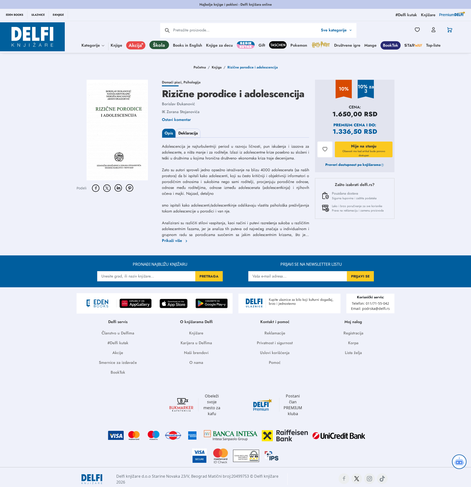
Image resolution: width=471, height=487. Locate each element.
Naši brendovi (196, 352)
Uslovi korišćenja (274, 352)
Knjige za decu (219, 45)
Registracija (353, 333)
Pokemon (298, 45)
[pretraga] (167, 30)
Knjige (116, 45)
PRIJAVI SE (360, 276)
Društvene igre (347, 45)
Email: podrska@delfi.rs (370, 308)
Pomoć (275, 362)
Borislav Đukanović (178, 104)
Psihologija (191, 82)
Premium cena (349, 125)
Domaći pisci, (172, 82)
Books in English (187, 45)
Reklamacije (274, 333)
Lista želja (353, 352)
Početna (200, 67)
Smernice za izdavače (118, 362)
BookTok (390, 45)
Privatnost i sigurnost (275, 343)
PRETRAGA (209, 276)
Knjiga (217, 67)
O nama (196, 362)
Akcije (117, 352)
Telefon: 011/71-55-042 (370, 303)
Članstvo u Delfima (118, 333)
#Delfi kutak (117, 343)
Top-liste (433, 45)
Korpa (353, 343)
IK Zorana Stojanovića (180, 112)
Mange (370, 45)
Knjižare (196, 333)
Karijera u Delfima (196, 343)
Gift (262, 45)
